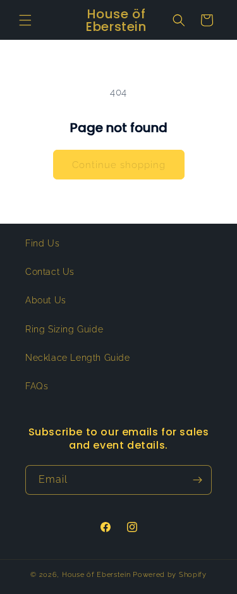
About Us (45, 300)
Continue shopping (119, 165)
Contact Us (50, 272)
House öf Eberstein (96, 575)
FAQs (36, 386)
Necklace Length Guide (77, 358)
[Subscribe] (197, 480)
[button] (25, 20)
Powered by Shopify (170, 575)
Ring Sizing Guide (64, 329)
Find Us (42, 243)
